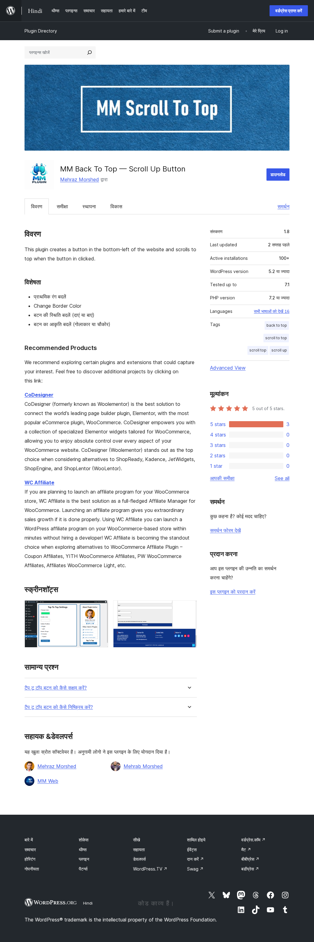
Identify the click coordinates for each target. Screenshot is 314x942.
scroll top (257, 350)
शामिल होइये (196, 839)
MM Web (47, 781)
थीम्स (82, 849)
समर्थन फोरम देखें (225, 530)
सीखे (136, 839)
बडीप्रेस (250, 868)
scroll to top (276, 338)
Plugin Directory (41, 30)
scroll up (279, 350)
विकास (116, 206)
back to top (276, 325)
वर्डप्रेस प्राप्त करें (288, 10)
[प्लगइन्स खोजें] (89, 52)
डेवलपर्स (139, 859)
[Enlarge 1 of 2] (100, 609)
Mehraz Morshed (79, 179)
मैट (246, 849)
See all (282, 478)
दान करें (195, 859)
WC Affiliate (39, 482)
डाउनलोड (277, 174)
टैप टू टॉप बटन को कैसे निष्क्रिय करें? (59, 707)
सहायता (139, 849)
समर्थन (283, 206)
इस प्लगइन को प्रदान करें (232, 592)
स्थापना (89, 206)
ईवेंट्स (192, 849)
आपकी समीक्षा (222, 478)
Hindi (88, 903)
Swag (195, 868)
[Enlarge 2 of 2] (189, 609)
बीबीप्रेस (250, 859)
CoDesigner (39, 395)
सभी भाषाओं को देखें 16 (271, 311)
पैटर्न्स (83, 868)
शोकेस (83, 839)
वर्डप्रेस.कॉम (253, 839)
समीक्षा (62, 206)
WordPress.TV (150, 868)
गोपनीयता (32, 868)
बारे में (29, 839)
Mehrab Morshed (143, 766)
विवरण (36, 206)
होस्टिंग (30, 859)
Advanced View (228, 368)
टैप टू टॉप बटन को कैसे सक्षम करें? (56, 688)
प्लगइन (84, 859)
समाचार (30, 849)
